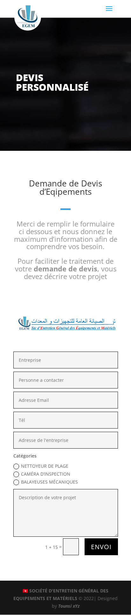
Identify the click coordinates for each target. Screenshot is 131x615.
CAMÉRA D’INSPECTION (45, 474)
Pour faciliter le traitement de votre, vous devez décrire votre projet (65, 268)
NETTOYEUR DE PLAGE (44, 466)
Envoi (101, 546)
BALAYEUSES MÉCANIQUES (49, 482)
